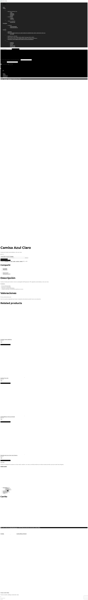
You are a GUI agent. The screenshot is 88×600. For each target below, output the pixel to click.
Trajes (11, 12)
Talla (2, 256)
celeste (21, 261)
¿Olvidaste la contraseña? (6, 66)
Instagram (12, 43)
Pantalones (12, 14)
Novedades (5, 23)
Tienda (4, 8)
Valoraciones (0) (6, 274)
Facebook (12, 42)
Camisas (11, 15)
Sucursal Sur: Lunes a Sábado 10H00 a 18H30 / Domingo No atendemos (20, 39)
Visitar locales (3, 466)
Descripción (5, 272)
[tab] (45, 272)
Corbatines (7, 489)
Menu (4, 3)
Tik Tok (11, 44)
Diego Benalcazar (13, 527)
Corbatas (11, 17)
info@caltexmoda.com (53, 526)
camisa (17, 261)
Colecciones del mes (14, 27)
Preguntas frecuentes (8, 518)
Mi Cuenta (5, 506)
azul (11, 261)
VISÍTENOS (10, 31)
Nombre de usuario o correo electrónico (10, 59)
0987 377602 (12, 45)
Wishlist (4, 4)
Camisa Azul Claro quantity (6, 257)
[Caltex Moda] (14, 51)
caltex (14, 261)
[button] (44, 563)
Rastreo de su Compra (8, 508)
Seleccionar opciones (44, 381)
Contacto (4, 29)
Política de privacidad (8, 516)
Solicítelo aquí (12, 22)
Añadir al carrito (4, 259)
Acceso (10, 64)
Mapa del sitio (6, 519)
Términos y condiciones (8, 517)
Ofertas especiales (13, 26)
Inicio (4, 7)
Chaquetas (12, 13)
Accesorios (5, 487)
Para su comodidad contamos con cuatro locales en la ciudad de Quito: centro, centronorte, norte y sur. (26, 32)
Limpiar (11, 256)
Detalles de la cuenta (8, 507)
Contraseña (3, 62)
